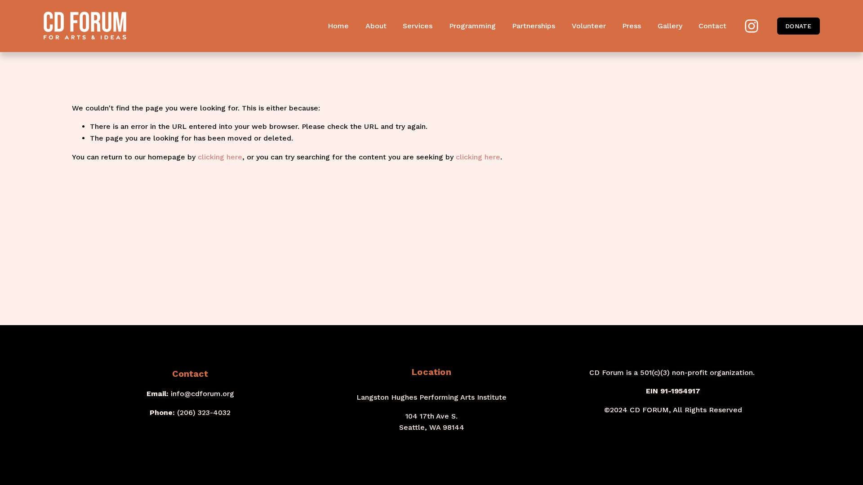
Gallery (670, 26)
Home (338, 26)
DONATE (798, 26)
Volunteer (589, 26)
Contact (712, 26)
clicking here (220, 157)
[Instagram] (751, 26)
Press (631, 26)
